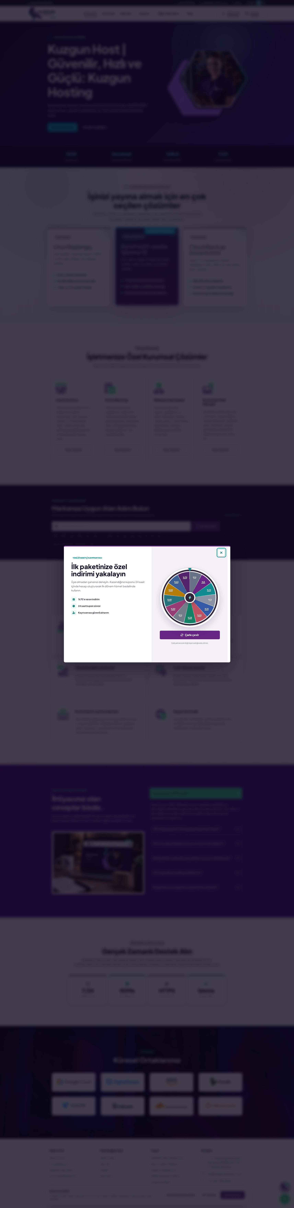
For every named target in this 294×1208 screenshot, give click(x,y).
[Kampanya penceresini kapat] (221, 552)
